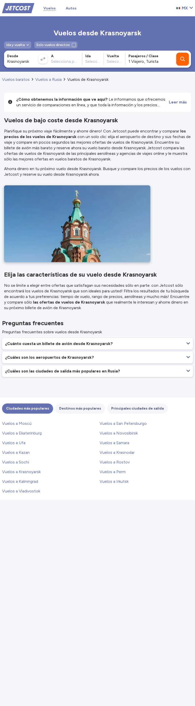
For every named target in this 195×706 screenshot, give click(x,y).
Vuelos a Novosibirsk (119, 433)
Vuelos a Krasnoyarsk (21, 471)
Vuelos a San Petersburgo (123, 423)
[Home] (18, 7)
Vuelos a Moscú (16, 423)
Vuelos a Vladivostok (21, 491)
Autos (71, 8)
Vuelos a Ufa (13, 442)
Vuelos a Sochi (15, 462)
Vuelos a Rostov (115, 462)
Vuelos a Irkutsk (114, 481)
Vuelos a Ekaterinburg (22, 433)
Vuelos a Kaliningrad (20, 481)
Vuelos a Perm (113, 471)
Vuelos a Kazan (16, 452)
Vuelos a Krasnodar (117, 452)
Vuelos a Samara (114, 442)
